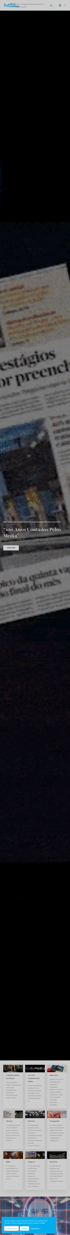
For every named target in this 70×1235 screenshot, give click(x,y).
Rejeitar (24, 1228)
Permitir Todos (11, 1228)
